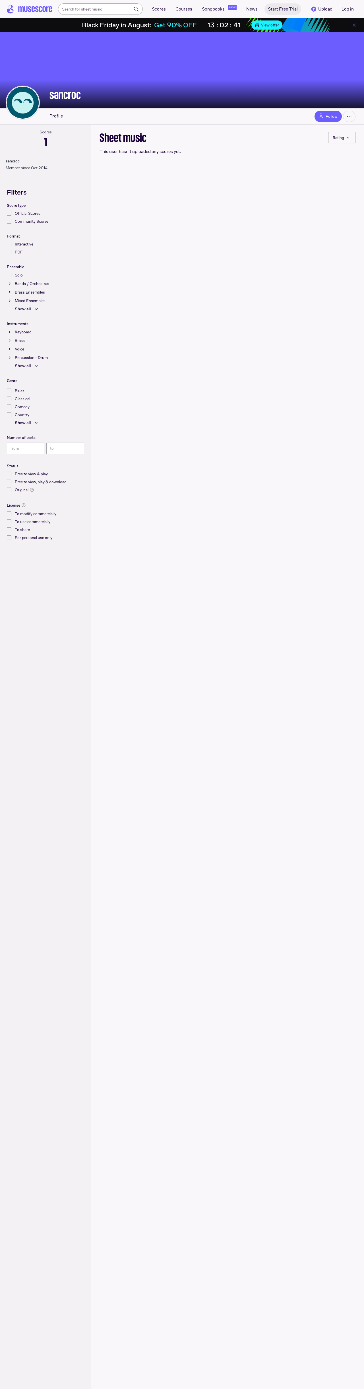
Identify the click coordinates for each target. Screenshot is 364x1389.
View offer (270, 25)
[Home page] (29, 9)
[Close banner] (354, 25)
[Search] (136, 9)
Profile (56, 116)
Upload (325, 9)
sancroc (65, 94)
